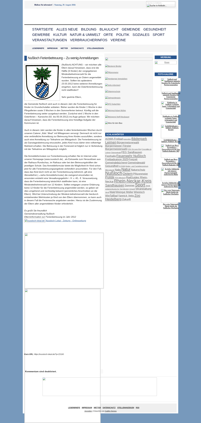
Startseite (42, 29)
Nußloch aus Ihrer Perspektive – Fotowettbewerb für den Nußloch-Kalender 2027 (171, 162)
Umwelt (132, 189)
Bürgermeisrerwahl (128, 142)
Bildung (88, 29)
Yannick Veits (126, 195)
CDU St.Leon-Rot (134, 149)
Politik (122, 35)
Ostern (128, 173)
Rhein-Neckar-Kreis (133, 181)
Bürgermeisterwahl (116, 148)
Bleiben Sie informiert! (43, 4)
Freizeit (133, 159)
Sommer (130, 185)
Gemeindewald (136, 162)
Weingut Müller (124, 192)
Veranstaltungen (49, 40)
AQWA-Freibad (114, 138)
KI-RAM (122, 166)
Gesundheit (154, 29)
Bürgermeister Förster (118, 145)
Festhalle (110, 156)
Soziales (141, 35)
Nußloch (113, 173)
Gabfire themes (111, 411)
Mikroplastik (109, 170)
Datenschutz (77, 48)
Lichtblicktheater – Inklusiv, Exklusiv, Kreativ (170, 141)
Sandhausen (114, 185)
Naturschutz (138, 169)
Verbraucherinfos (88, 40)
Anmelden (88, 411)
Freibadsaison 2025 (116, 159)
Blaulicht (109, 29)
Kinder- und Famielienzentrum (136, 166)
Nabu (118, 169)
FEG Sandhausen (131, 152)
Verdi (107, 192)
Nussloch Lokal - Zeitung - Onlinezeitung (65, 220)
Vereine (118, 40)
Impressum (52, 48)
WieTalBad (111, 195)
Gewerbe (41, 35)
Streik (148, 186)
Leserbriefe (38, 48)
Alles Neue (67, 29)
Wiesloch (139, 192)
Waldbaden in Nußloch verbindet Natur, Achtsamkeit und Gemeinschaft (171, 119)
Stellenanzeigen (95, 48)
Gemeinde (131, 29)
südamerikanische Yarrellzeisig (117, 189)
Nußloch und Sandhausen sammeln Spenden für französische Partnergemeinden (171, 96)
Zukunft (126, 199)
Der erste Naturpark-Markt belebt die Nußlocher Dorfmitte (171, 206)
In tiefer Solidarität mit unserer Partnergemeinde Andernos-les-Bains (170, 184)
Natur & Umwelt (85, 35)
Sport (159, 35)
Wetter (64, 48)
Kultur (60, 35)
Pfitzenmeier (140, 173)
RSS (137, 408)
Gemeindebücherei (116, 162)
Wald (112, 192)
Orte (108, 35)
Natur (125, 169)
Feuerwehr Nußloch (131, 156)
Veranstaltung (143, 188)
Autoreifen (127, 139)
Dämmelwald (116, 152)
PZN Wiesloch (120, 178)
